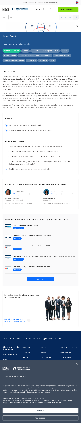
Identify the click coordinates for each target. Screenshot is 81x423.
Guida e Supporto (29, 2)
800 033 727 (58, 192)
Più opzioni (40, 418)
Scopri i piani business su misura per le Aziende (14, 320)
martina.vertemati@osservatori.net (26, 195)
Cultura (65, 51)
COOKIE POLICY (55, 402)
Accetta (41, 410)
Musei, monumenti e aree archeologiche (35, 56)
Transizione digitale (61, 56)
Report (13, 36)
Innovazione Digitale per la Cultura (45, 51)
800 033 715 (20, 192)
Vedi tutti (40, 279)
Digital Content (10, 56)
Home (5, 36)
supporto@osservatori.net (63, 194)
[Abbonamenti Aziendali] (28, 320)
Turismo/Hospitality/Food (14, 60)
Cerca (75, 17)
